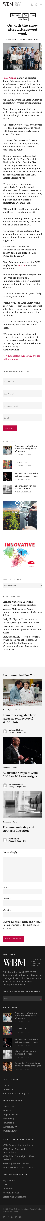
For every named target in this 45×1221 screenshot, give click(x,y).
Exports (7, 1110)
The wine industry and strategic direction (19, 603)
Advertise (8, 1089)
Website (7, 910)
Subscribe (10, 428)
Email (7, 899)
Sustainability (10, 1126)
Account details (11, 1192)
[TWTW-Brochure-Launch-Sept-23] (20, 569)
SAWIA (21, 265)
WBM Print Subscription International (15, 1151)
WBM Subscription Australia (18, 1145)
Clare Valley (16, 15)
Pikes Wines (9, 78)
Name (6, 887)
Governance (7, 767)
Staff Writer (12, 39)
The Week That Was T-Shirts (18, 1167)
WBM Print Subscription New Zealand (18, 1158)
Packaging (8, 1122)
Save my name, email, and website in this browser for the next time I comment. (22, 925)
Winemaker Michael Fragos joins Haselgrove (20, 647)
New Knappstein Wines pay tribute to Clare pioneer (21, 357)
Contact (7, 1085)
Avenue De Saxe (11, 1211)
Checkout (8, 1188)
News (32, 15)
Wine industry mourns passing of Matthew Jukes (22, 612)
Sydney (10, 710)
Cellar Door (8, 1106)
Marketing (8, 1118)
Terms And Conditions (14, 1196)
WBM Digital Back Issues (16, 1163)
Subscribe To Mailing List (16, 1093)
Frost (25, 15)
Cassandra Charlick (13, 626)
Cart (5, 1184)
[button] (41, 4)
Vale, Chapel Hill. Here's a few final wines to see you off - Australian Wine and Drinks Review (21, 640)
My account (9, 1180)
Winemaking (9, 1131)
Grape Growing (10, 1114)
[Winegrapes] (20, 531)
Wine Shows (23, 19)
